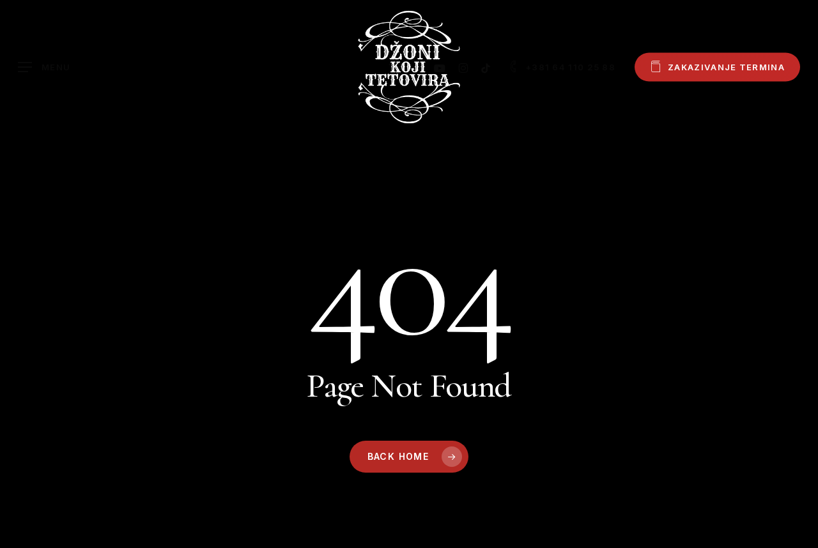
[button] (44, 67)
